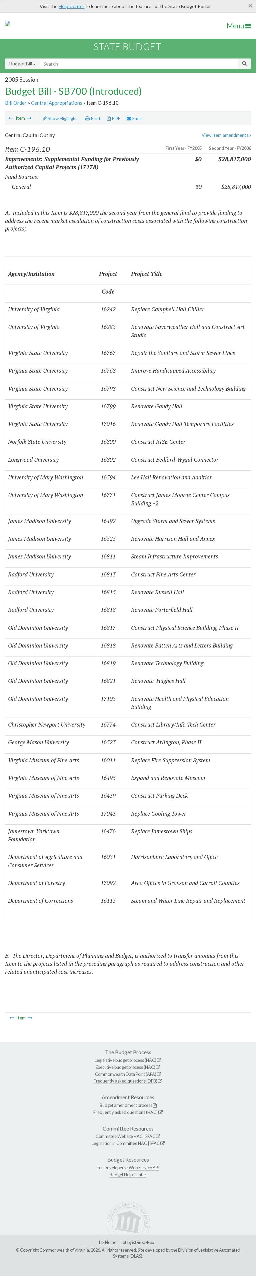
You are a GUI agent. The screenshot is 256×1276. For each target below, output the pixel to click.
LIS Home (107, 1242)
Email (137, 118)
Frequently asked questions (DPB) (125, 1081)
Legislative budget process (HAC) (125, 1060)
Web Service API (144, 1167)
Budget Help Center (128, 1174)
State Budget (127, 46)
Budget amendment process (126, 1105)
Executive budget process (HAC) (125, 1067)
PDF (115, 118)
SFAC (150, 1136)
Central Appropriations (56, 103)
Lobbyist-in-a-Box (137, 1242)
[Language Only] (11, 118)
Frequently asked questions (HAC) (125, 1112)
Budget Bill (21, 63)
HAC (138, 1136)
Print (95, 118)
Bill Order (16, 103)
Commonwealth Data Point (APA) (125, 1074)
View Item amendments (225, 135)
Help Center (71, 6)
